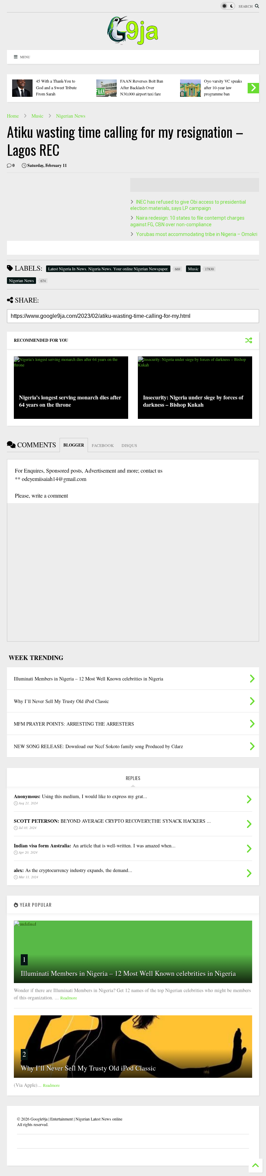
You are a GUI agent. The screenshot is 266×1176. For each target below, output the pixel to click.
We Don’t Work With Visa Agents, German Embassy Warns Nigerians (147, 87)
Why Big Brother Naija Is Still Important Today (63, 86)
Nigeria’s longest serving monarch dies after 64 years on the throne (70, 400)
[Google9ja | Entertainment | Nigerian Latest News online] (133, 41)
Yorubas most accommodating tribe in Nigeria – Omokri (196, 234)
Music (37, 115)
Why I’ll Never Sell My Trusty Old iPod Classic (88, 1068)
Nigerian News (70, 115)
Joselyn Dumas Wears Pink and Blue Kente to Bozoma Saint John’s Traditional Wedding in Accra (229, 81)
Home (13, 115)
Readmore (68, 997)
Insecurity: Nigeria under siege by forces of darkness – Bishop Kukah (193, 400)
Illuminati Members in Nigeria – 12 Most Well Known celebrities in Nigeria (128, 973)
